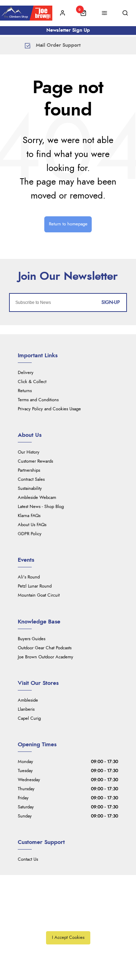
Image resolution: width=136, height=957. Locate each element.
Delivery (25, 373)
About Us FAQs (32, 525)
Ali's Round (29, 577)
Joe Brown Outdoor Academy (45, 657)
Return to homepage (68, 224)
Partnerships (29, 470)
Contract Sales (31, 479)
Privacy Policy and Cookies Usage (49, 409)
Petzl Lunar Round (35, 586)
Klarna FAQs (29, 516)
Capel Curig (29, 718)
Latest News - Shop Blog (41, 506)
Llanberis (26, 709)
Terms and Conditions (38, 400)
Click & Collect (32, 382)
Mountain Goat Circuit (39, 595)
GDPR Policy (29, 534)
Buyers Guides (31, 639)
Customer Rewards (35, 461)
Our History (28, 452)
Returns (25, 391)
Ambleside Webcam (37, 497)
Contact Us (28, 859)
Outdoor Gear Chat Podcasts (44, 648)
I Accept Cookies (68, 937)
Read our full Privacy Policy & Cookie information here (68, 922)
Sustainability (30, 488)
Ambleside (28, 700)
